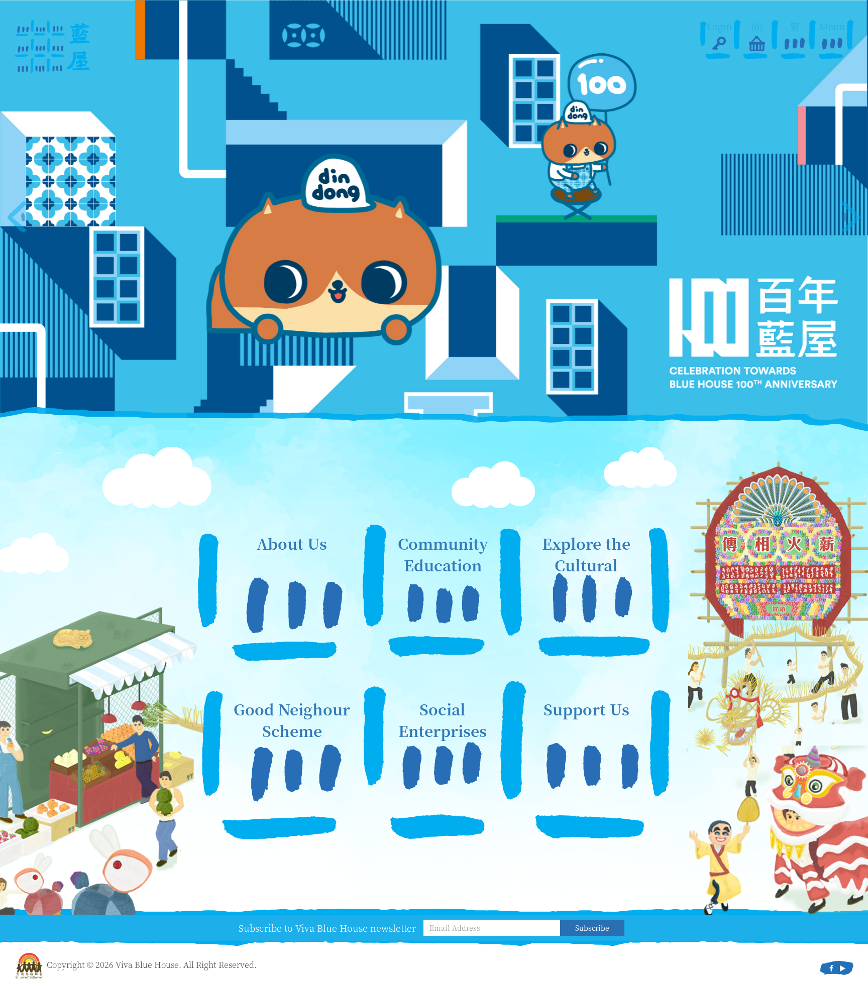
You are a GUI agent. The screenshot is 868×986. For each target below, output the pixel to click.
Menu (832, 26)
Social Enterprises (442, 720)
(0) (757, 26)
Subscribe (592, 928)
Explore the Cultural (586, 554)
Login (719, 26)
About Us (292, 543)
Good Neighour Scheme (292, 720)
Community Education (443, 554)
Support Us (586, 709)
